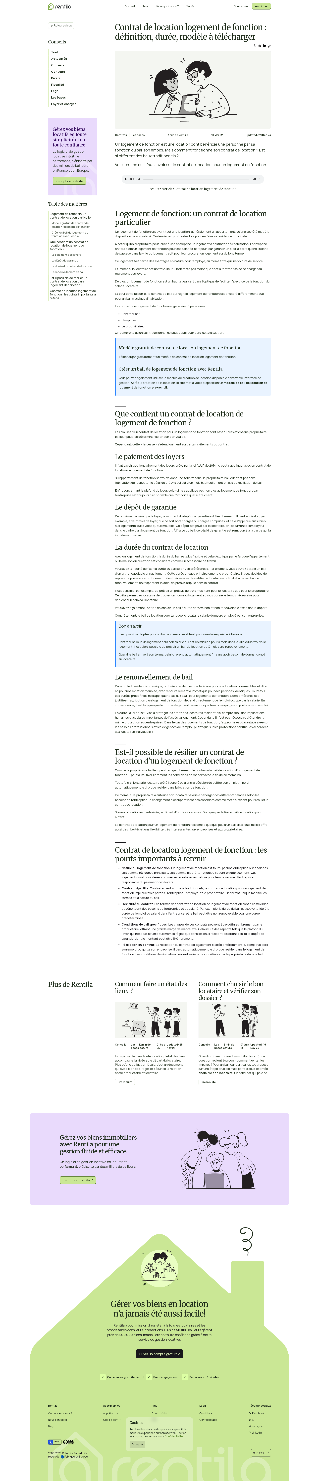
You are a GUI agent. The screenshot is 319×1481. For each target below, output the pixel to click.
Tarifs (190, 6)
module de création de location (189, 378)
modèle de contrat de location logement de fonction (198, 357)
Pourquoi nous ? (167, 6)
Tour (145, 6)
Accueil (130, 6)
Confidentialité (174, 1436)
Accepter (137, 1444)
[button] (261, 1453)
